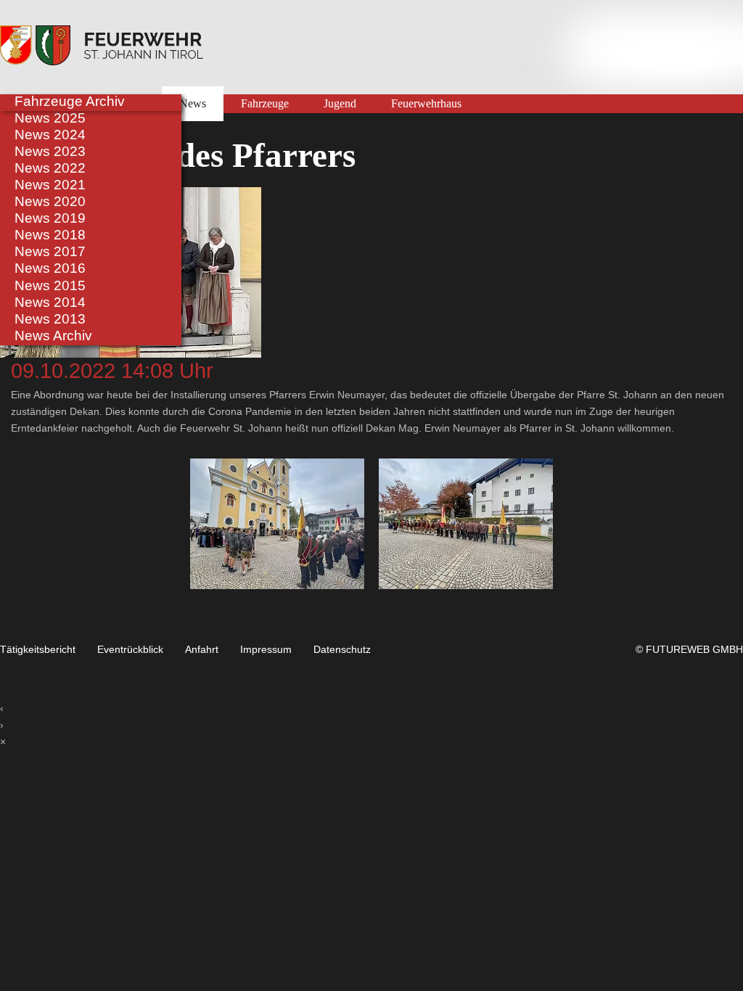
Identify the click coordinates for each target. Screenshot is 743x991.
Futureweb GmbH (694, 649)
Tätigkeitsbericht (37, 649)
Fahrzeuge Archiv (70, 101)
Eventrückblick (130, 649)
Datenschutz (342, 649)
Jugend (340, 103)
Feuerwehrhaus (426, 103)
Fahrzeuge (265, 103)
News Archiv (53, 335)
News (192, 103)
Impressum (266, 649)
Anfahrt (201, 649)
